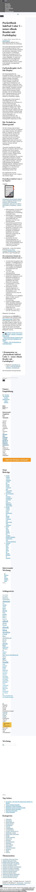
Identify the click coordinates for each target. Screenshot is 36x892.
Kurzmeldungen (9, 11)
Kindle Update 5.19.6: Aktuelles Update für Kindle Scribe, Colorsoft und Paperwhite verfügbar (9, 484)
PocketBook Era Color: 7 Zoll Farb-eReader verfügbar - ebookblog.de (13, 366)
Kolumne (8, 840)
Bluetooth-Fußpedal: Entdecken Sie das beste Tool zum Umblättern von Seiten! (13, 339)
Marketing (5, 674)
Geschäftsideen (10, 830)
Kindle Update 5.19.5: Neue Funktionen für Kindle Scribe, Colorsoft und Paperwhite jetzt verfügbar (9, 516)
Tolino (6, 688)
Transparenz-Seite (7, 319)
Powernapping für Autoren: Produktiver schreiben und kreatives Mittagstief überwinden (10, 499)
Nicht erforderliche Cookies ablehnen (9, 891)
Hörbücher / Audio (11, 833)
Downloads (9, 821)
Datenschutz (20, 883)
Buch (4, 616)
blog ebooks (5, 613)
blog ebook (5, 609)
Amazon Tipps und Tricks (9, 861)
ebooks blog (5, 644)
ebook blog (6, 628)
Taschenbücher (9, 8)
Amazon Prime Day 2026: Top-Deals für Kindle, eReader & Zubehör (8, 550)
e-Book (5, 616)
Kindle (5, 662)
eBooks (7, 10)
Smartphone (5, 686)
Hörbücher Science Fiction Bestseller (15, 807)
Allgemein (8, 819)
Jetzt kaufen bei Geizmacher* (7, 725)
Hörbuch (4, 656)
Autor (4, 606)
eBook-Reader (7, 332)
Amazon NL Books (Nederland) (11, 874)
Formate (8, 827)
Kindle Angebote (10, 837)
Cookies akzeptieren (28, 889)
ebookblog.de (7, 638)
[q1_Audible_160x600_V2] (9, 745)
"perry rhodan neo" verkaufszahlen (6, 598)
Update (4, 689)
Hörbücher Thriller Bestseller (13, 806)
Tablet (4, 688)
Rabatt (6, 682)
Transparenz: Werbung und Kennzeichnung (14, 884)
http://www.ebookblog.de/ (10, 655)
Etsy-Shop (8, 7)
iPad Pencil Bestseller (11, 810)
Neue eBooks (9, 845)
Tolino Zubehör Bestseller (13, 804)
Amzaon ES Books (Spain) (10, 871)
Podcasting (9, 846)
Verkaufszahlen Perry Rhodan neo (5, 693)
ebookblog (6, 632)
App (3, 603)
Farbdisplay (19, 334)
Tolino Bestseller (10, 812)
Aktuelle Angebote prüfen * (10, 251)
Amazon (6, 601)
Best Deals (8, 5)
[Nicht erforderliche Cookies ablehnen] (26, 891)
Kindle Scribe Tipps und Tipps (11, 862)
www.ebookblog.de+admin (8, 697)
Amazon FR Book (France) (10, 877)
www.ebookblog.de (8, 695)
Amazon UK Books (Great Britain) (12, 867)
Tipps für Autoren (10, 848)
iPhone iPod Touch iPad (12, 834)
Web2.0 (8, 852)
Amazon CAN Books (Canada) (11, 870)
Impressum (27, 883)
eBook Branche (10, 822)
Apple (4, 605)
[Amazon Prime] (10, 250)
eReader (13, 334)
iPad (4, 658)
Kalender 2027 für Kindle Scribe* (5, 715)
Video (7, 851)
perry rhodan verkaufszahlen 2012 (5, 681)
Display (9, 334)
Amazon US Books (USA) (10, 865)
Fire (3, 650)
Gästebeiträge (9, 828)
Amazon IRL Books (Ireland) (10, 876)
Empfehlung (9, 825)
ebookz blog (5, 647)
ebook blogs (5, 640)
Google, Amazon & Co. (12, 831)
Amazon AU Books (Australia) (11, 868)
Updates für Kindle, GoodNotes (11, 864)
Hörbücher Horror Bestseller (13, 809)
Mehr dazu (22, 891)
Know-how (9, 839)
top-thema (8, 849)
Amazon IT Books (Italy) (9, 873)
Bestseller (7, 4)
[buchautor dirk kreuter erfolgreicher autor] (6, 581)
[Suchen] (4, 380)
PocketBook (6, 336)
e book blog (5, 635)
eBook (5, 621)
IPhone (4, 660)
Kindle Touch (5, 670)
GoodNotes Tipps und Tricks (10, 859)
